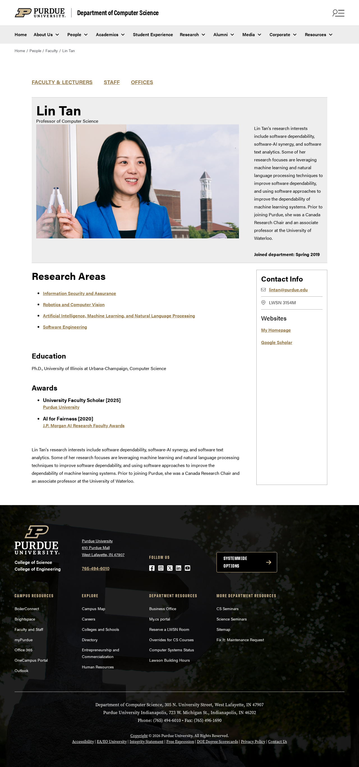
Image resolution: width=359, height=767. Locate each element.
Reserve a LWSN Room (169, 629)
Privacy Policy (253, 741)
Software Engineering (65, 327)
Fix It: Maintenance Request (240, 639)
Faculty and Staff (29, 629)
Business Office (162, 608)
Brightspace (25, 619)
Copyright (139, 735)
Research (189, 34)
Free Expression (180, 741)
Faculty (51, 50)
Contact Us (277, 741)
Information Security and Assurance (79, 293)
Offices (142, 82)
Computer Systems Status (171, 649)
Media (248, 34)
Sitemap (223, 629)
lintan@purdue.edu (288, 289)
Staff (112, 82)
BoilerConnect (27, 608)
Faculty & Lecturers (62, 82)
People (74, 34)
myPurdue (24, 639)
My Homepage (276, 330)
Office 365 (24, 649)
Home (21, 34)
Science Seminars (232, 619)
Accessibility (83, 741)
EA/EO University (112, 741)
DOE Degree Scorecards (217, 741)
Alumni (220, 34)
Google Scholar (276, 342)
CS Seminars (228, 608)
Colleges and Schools (100, 629)
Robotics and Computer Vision (74, 304)
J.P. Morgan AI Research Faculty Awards (84, 425)
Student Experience (153, 34)
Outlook (21, 670)
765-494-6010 (95, 568)
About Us (43, 34)
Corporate (280, 34)
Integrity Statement (147, 741)
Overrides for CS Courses (171, 639)
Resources (315, 34)
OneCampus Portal (31, 660)
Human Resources (98, 667)
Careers (88, 619)
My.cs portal (159, 619)
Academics (107, 34)
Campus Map (93, 608)
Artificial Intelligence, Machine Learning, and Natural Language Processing (119, 315)
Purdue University (61, 407)
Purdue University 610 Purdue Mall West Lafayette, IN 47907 (103, 547)
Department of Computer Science (118, 12)
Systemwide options (235, 562)
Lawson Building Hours (169, 660)
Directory (90, 639)
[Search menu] (337, 13)
